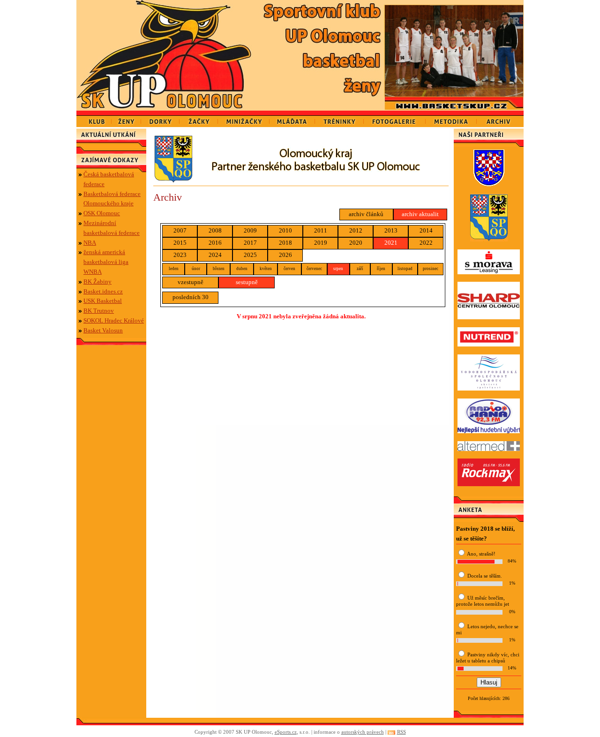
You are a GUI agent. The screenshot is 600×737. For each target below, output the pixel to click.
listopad (405, 268)
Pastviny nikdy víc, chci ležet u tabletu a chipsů (487, 657)
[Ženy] (126, 119)
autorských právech (362, 732)
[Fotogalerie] (395, 119)
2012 (355, 230)
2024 (215, 254)
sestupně (247, 282)
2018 (285, 242)
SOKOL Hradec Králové (113, 320)
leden (174, 268)
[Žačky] (199, 119)
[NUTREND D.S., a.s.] (489, 344)
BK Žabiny (97, 281)
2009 (250, 230)
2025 (250, 254)
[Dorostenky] (160, 119)
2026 (285, 254)
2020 (355, 242)
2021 (391, 242)
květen (266, 268)
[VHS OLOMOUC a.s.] (489, 388)
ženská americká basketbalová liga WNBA (105, 261)
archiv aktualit (420, 214)
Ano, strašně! (481, 554)
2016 (215, 242)
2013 (391, 230)
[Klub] (94, 119)
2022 (426, 242)
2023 (180, 254)
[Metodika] (451, 119)
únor (196, 268)
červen (289, 268)
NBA (89, 242)
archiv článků (366, 214)
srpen (338, 268)
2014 (426, 230)
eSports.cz (286, 732)
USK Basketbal (102, 300)
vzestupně (190, 282)
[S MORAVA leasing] (489, 272)
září (360, 268)
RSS (401, 732)
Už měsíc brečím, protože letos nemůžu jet (482, 601)
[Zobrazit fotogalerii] (454, 94)
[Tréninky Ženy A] (339, 119)
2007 (180, 230)
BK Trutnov (98, 310)
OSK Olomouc (101, 213)
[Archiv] (500, 119)
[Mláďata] (292, 119)
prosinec (430, 268)
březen (219, 268)
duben (242, 268)
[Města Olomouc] (488, 184)
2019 (320, 242)
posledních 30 (190, 297)
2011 (320, 230)
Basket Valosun (103, 330)
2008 (215, 230)
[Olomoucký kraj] (301, 180)
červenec (314, 268)
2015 (180, 242)
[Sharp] (489, 317)
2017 (250, 242)
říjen (381, 268)
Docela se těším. (484, 576)
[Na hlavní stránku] (166, 55)
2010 (285, 230)
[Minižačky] (244, 119)
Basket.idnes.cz (103, 291)
